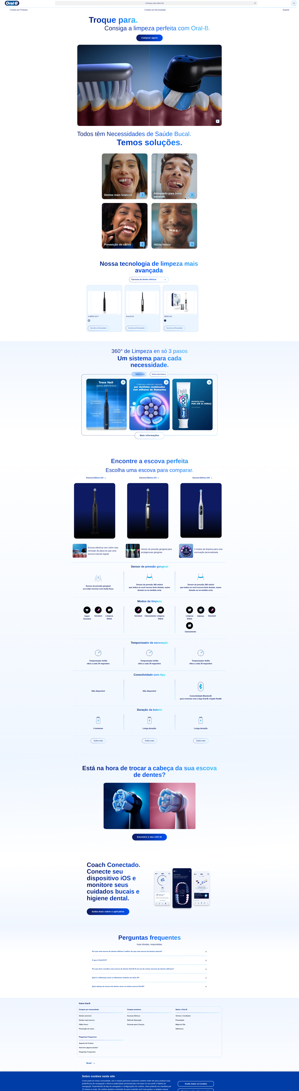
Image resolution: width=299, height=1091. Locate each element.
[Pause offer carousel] (255, 3)
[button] (149, 951)
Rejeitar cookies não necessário (195, 1080)
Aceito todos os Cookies (196, 1072)
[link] (149, 435)
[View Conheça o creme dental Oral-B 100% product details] (209, 382)
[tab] (140, 374)
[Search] (294, 3)
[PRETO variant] (89, 321)
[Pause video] (218, 122)
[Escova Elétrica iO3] (149, 512)
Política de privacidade (146, 1080)
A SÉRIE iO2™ (93, 316)
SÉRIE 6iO (168, 316)
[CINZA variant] (165, 321)
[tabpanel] (149, 404)
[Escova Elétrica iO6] (202, 511)
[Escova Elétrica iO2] (96, 512)
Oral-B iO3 (130, 316)
